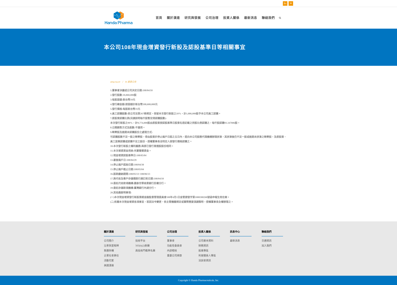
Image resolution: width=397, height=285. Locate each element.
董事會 (170, 240)
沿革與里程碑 (111, 245)
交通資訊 (267, 240)
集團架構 (109, 250)
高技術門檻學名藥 (145, 250)
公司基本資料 (205, 240)
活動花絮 (109, 260)
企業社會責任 (111, 255)
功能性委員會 (174, 245)
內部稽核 (172, 250)
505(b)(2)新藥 (142, 245)
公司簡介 (109, 240)
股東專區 (203, 250)
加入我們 (267, 245)
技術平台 (140, 240)
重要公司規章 (174, 255)
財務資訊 (203, 245)
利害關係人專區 (207, 255)
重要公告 (132, 81)
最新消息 (235, 240)
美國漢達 (109, 265)
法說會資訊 (204, 260)
